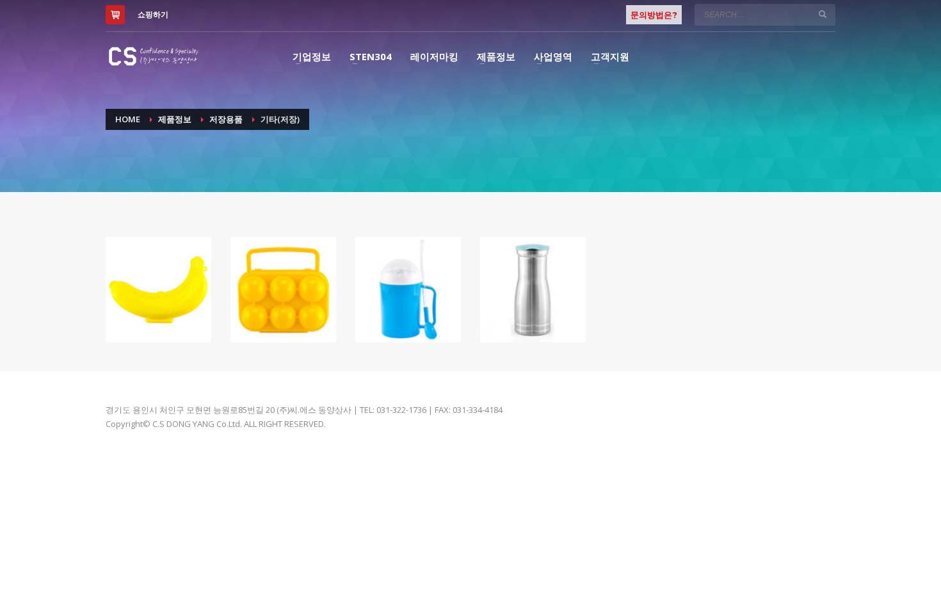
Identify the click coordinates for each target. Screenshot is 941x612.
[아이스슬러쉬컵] (408, 289)
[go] (822, 14)
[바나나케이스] (158, 289)
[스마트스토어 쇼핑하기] (115, 14)
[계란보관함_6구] (283, 289)
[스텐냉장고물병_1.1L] (533, 289)
